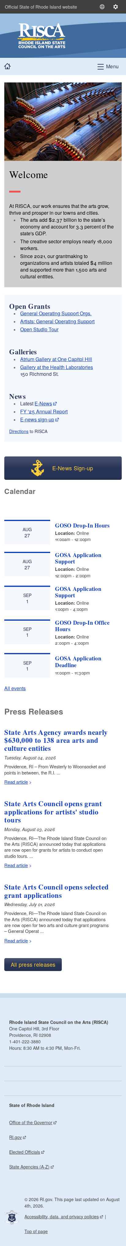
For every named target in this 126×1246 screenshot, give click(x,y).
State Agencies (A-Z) (29, 1167)
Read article (16, 781)
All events (15, 688)
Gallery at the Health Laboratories (56, 367)
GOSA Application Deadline (78, 661)
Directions (18, 431)
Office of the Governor (30, 1122)
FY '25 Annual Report (44, 411)
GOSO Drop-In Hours (82, 525)
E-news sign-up (37, 419)
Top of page (36, 1231)
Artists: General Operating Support (57, 321)
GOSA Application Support (78, 558)
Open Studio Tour (39, 329)
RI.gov (15, 1137)
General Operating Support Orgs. (55, 313)
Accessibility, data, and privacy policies (61, 1216)
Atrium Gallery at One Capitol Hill (56, 359)
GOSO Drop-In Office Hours (82, 626)
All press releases (33, 964)
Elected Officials (24, 1152)
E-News (43, 403)
